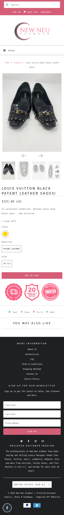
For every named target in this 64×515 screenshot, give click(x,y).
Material (7, 241)
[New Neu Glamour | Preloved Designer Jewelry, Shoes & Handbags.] (32, 31)
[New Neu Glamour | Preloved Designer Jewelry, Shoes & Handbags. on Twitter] (21, 441)
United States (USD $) (30, 484)
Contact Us (32, 374)
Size (4, 256)
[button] (7, 507)
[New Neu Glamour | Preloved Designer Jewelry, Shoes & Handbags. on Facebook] (28, 441)
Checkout (46, 12)
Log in (17, 12)
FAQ (32, 359)
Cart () (32, 12)
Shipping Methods (32, 369)
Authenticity (32, 354)
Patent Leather (11, 249)
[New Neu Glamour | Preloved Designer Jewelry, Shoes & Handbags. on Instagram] (35, 441)
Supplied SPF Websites (48, 497)
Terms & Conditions (32, 364)
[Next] (40, 155)
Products (18, 63)
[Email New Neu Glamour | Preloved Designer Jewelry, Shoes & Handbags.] (43, 441)
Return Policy (32, 379)
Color (5, 226)
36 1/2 (6, 263)
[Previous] (23, 155)
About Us (32, 349)
